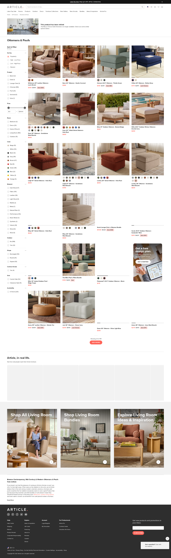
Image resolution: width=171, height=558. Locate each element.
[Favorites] (158, 7)
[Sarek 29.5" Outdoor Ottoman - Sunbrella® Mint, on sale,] (148, 209)
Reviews (26, 535)
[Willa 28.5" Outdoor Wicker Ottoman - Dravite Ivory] (148, 109)
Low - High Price (15, 63)
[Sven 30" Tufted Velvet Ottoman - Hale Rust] (79, 109)
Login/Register (46, 523)
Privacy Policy (19, 550)
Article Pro (62, 523)
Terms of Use (11, 550)
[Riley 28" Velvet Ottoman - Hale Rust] (44, 209)
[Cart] (162, 7)
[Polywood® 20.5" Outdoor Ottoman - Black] (113, 259)
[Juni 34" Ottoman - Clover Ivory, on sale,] (79, 307)
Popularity (13, 56)
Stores (26, 541)
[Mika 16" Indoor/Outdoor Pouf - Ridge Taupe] (44, 259)
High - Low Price (15, 60)
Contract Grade (63, 526)
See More (96, 342)
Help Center (10, 523)
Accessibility (59, 550)
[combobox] (148, 7)
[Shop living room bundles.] (85, 438)
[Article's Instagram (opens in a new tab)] (8, 514)
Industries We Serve (64, 529)
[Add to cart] (58, 80)
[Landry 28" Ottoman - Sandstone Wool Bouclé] (148, 159)
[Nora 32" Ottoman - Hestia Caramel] (79, 61)
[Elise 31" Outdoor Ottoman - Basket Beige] (113, 109)
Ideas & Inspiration (29, 523)
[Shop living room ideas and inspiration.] (139, 438)
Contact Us (10, 538)
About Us (27, 532)
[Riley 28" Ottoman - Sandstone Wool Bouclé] (79, 209)
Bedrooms (37, 494)
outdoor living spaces (47, 494)
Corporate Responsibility (14, 535)
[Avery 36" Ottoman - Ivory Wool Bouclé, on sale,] (148, 307)
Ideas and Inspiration (158, 462)
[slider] (8, 108)
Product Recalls (11, 532)
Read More (10, 500)
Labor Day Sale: (74, 1)
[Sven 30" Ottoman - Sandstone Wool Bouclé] (44, 109)
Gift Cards (27, 526)
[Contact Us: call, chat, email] (151, 7)
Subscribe (138, 533)
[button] (151, 7)
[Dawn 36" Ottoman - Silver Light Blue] (113, 307)
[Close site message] (162, 2)
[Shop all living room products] (32, 438)
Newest (12, 67)
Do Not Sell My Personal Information (34, 550)
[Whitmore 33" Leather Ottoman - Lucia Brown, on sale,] (44, 61)
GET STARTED (143, 262)
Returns (9, 529)
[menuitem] (11, 11)
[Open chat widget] (166, 553)
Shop (65, 550)
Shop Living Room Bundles (105, 462)
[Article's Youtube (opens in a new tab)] (26, 514)
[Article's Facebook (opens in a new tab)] (17, 514)
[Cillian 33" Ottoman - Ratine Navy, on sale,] (148, 61)
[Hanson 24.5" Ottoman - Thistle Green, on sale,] (113, 61)
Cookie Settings (50, 550)
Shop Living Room (51, 462)
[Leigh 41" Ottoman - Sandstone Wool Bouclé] (79, 159)
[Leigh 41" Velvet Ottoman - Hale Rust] (44, 159)
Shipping (9, 526)
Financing (27, 529)
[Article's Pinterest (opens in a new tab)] (12, 514)
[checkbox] (16, 76)
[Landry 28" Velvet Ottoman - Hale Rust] (113, 159)
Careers (26, 538)
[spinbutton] (11, 111)
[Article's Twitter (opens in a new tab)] (21, 514)
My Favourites (46, 526)
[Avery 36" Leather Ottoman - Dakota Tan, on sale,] (44, 307)
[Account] (155, 7)
